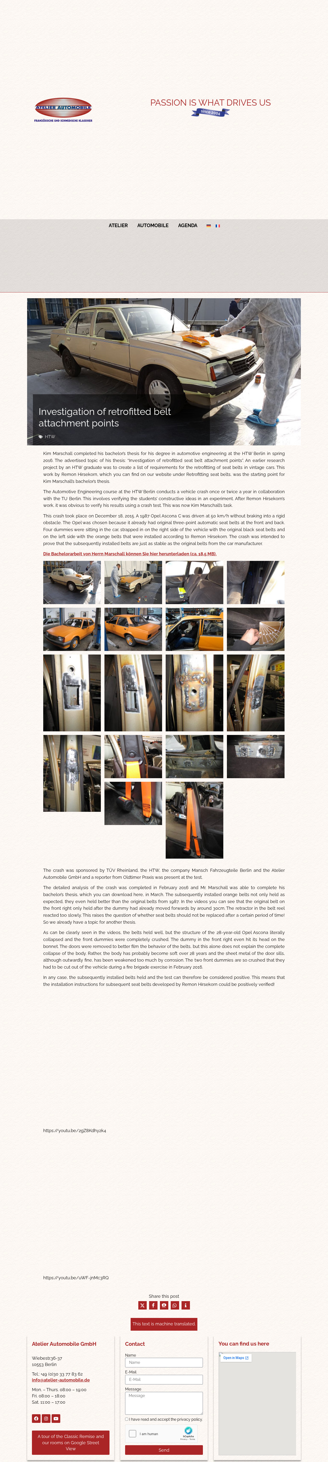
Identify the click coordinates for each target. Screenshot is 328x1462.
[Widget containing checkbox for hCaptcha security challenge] (161, 1434)
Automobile (153, 225)
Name (130, 1355)
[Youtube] (56, 1418)
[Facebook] (36, 1418)
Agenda (187, 225)
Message (133, 1389)
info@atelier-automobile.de (61, 1380)
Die (130, 553)
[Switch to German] (208, 225)
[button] (142, 1305)
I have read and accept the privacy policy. (166, 1419)
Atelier (118, 225)
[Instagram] (46, 1418)
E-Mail (130, 1372)
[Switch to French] (217, 225)
